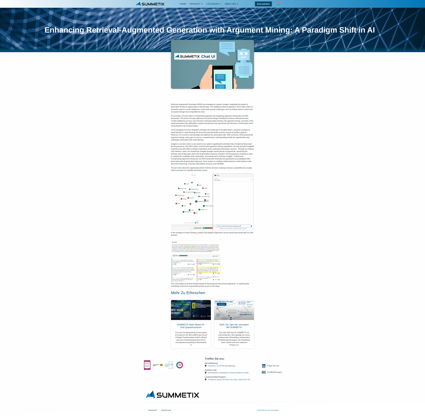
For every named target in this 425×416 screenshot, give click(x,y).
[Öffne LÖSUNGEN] (220, 4)
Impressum (152, 410)
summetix (177, 116)
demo (205, 170)
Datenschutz (166, 410)
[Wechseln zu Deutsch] (278, 5)
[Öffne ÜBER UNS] (237, 4)
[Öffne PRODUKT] (202, 4)
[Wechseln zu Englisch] (278, 2)
